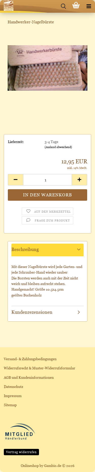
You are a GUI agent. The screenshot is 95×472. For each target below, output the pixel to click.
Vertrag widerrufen (21, 452)
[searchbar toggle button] (63, 6)
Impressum (13, 396)
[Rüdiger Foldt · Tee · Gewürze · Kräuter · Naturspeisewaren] (6, 6)
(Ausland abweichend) (58, 147)
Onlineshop (30, 465)
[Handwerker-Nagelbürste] (47, 67)
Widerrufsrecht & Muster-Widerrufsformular (39, 368)
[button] (15, 179)
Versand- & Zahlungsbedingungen (30, 359)
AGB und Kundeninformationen (29, 377)
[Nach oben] (81, 464)
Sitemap (10, 405)
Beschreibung (25, 249)
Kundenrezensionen (31, 312)
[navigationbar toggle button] (88, 6)
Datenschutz (13, 386)
